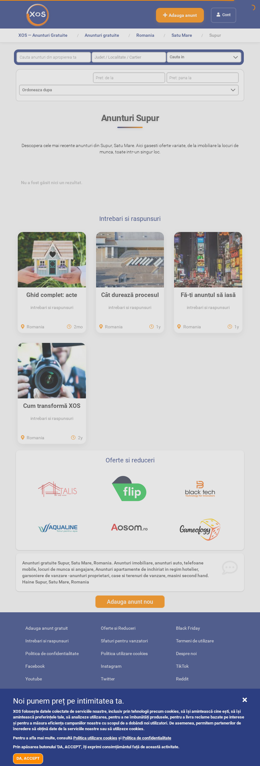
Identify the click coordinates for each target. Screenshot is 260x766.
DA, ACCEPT (28, 758)
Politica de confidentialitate (146, 738)
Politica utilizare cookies (95, 738)
